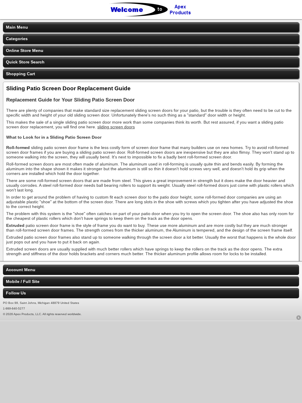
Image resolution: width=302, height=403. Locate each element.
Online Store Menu (24, 50)
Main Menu (17, 27)
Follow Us (16, 293)
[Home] (151, 15)
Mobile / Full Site (23, 281)
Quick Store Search (25, 62)
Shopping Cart (20, 73)
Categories (17, 38)
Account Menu (20, 269)
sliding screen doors (116, 126)
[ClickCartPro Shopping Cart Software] (298, 318)
